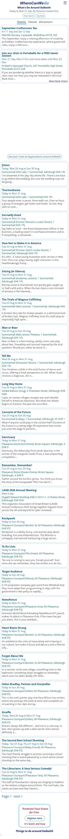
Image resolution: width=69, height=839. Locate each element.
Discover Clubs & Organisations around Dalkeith (34, 156)
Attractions (45, 22)
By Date (41, 16)
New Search (29, 16)
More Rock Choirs (58, 81)
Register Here (34, 818)
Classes (32, 22)
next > (17, 796)
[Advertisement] (34, 118)
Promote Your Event (35, 810)
